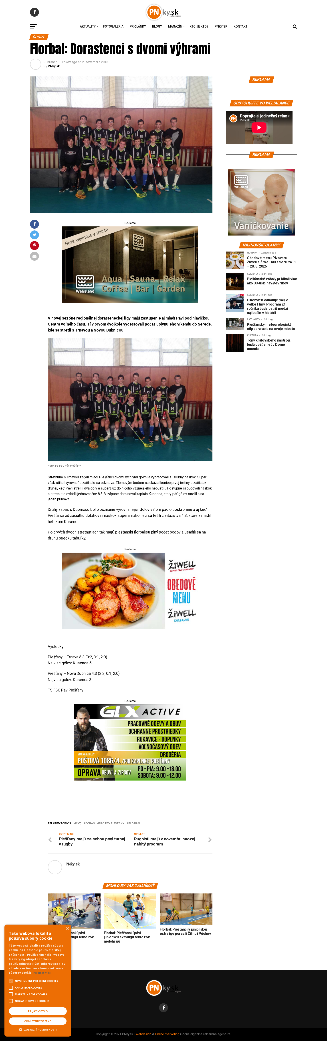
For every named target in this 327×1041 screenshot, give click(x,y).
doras (90, 823)
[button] (38, 1029)
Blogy (157, 26)
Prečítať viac (42, 972)
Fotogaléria (113, 26)
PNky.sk (221, 26)
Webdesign (143, 1034)
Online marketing (167, 1034)
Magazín (175, 26)
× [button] (67, 928)
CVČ (78, 823)
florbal (134, 823)
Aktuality (88, 26)
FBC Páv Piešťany (111, 823)
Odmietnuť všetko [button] (37, 1021)
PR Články (138, 26)
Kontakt (240, 26)
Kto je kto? (199, 26)
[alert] (37, 981)
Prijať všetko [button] (38, 1011)
